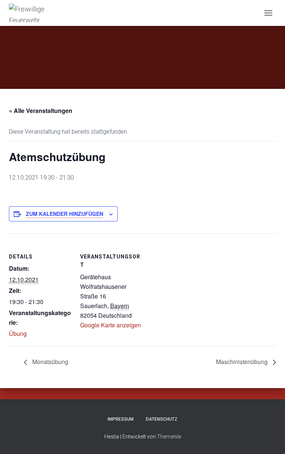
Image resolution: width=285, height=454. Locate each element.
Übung (18, 333)
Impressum (121, 419)
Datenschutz (161, 419)
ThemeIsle (169, 437)
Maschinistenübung (242, 361)
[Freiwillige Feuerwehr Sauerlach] (35, 13)
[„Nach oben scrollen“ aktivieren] (270, 439)
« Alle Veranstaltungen (40, 110)
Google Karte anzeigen (110, 325)
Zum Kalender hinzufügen (64, 213)
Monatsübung (49, 361)
